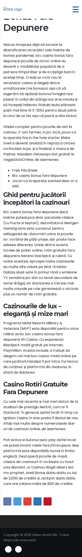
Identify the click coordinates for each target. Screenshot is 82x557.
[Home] (12, 9)
